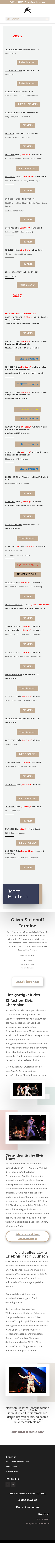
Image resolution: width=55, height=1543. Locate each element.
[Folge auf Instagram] (13, 1484)
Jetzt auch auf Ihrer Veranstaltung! (27, 1236)
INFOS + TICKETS (27, 104)
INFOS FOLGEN (27, 168)
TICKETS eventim (27, 358)
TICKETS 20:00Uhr (27, 574)
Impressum (17, 1493)
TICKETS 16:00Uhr (27, 565)
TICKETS (28, 125)
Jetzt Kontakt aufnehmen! (27, 1431)
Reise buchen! (27, 62)
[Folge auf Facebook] (8, 1484)
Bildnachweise (27, 1499)
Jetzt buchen (27, 981)
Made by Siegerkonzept (27, 1507)
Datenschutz (37, 1493)
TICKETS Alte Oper (27, 409)
